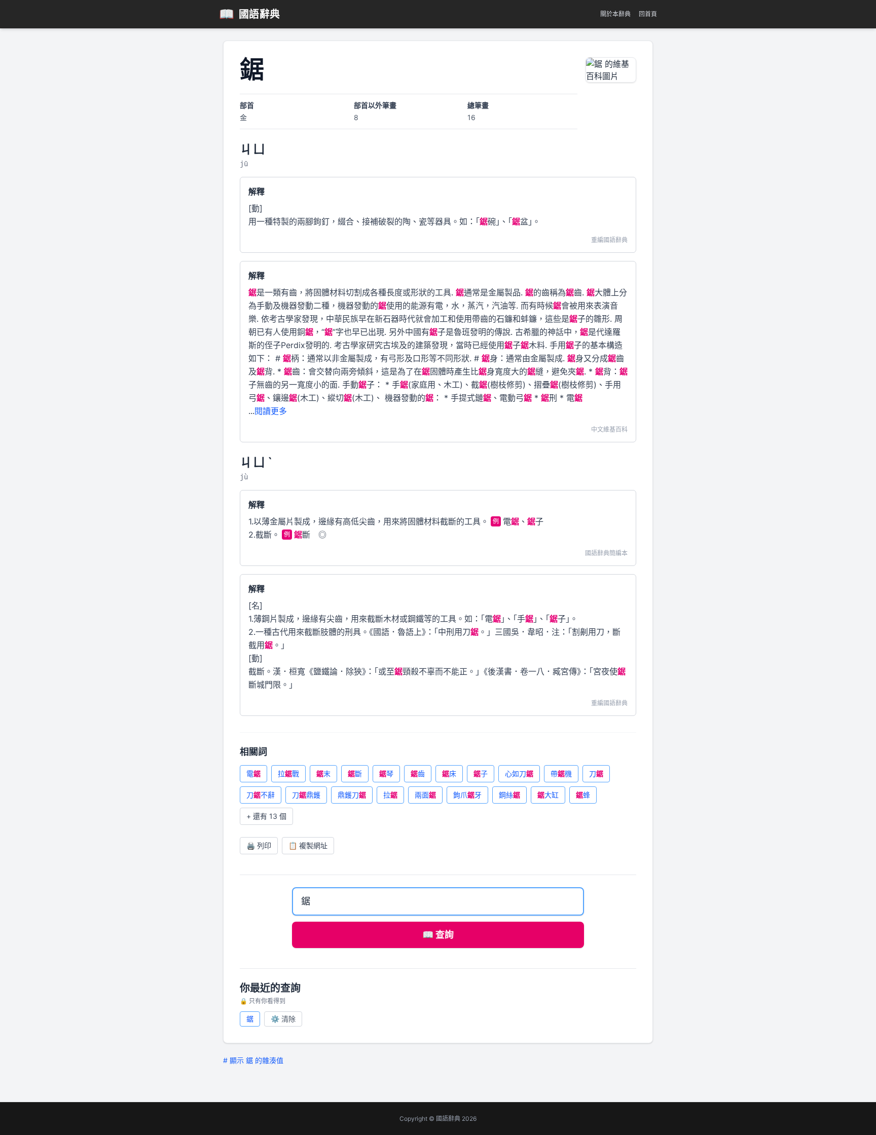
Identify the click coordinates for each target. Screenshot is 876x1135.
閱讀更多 (270, 411)
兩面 (425, 794)
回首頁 (648, 14)
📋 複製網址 (307, 845)
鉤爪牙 (467, 794)
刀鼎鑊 (306, 794)
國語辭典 (249, 14)
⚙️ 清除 (283, 1018)
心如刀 (519, 773)
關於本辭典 (615, 14)
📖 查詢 (438, 934)
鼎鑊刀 (352, 794)
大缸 (548, 794)
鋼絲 (509, 794)
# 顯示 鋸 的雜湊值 (253, 1060)
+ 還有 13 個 (266, 816)
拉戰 (288, 773)
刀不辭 (260, 794)
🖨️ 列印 (258, 845)
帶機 (561, 773)
